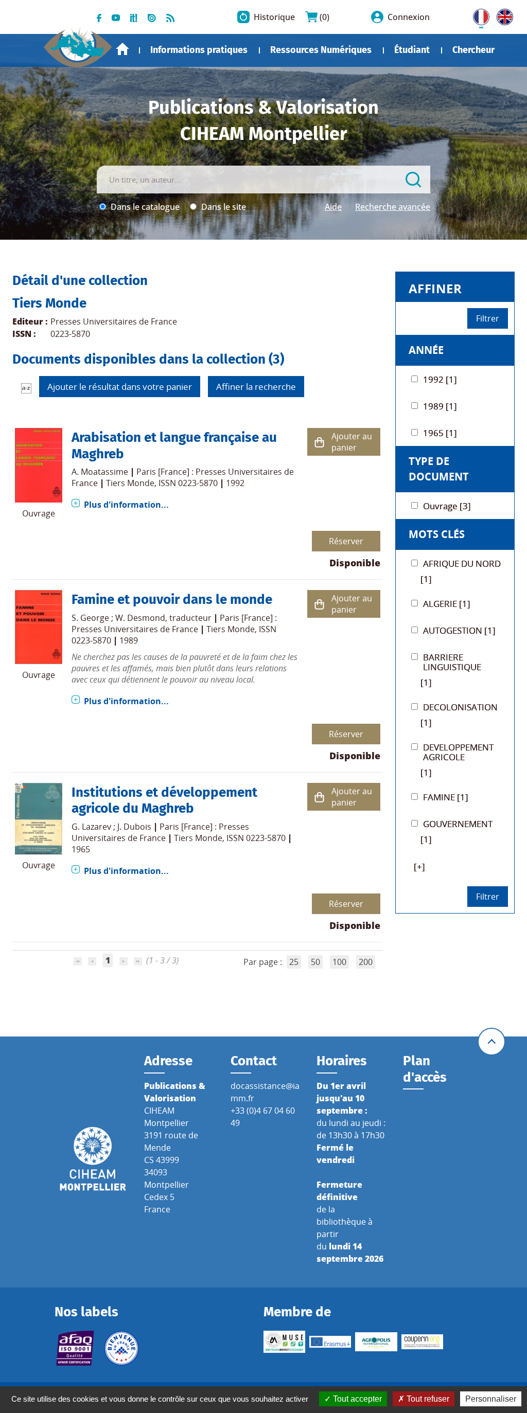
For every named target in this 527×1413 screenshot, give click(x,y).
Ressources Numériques (321, 50)
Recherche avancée (392, 206)
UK (502, 15)
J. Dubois (134, 826)
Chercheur (473, 50)
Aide (333, 206)
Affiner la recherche (256, 386)
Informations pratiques (199, 50)
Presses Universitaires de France (113, 321)
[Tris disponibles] (26, 388)
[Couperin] (422, 1341)
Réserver (346, 541)
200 (366, 962)
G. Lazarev (91, 826)
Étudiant (412, 50)
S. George (90, 617)
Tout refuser (427, 1398)
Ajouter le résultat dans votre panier (119, 386)
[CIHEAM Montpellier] (93, 1158)
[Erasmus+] (330, 1342)
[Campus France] (121, 1348)
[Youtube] (116, 17)
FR (477, 15)
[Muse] (284, 1342)
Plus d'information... (126, 504)
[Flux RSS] (170, 17)
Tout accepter (356, 1398)
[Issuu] (152, 17)
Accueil (122, 49)
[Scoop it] (133, 17)
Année (426, 350)
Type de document (439, 469)
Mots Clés (437, 534)
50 (315, 962)
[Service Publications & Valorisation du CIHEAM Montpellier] (78, 43)
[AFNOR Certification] (75, 1348)
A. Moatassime (100, 471)
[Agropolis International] (376, 1342)
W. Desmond (140, 617)
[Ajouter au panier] (319, 442)
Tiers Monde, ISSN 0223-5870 (162, 483)
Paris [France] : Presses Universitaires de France (174, 623)
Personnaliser (490, 1398)
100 (339, 962)
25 (293, 962)
